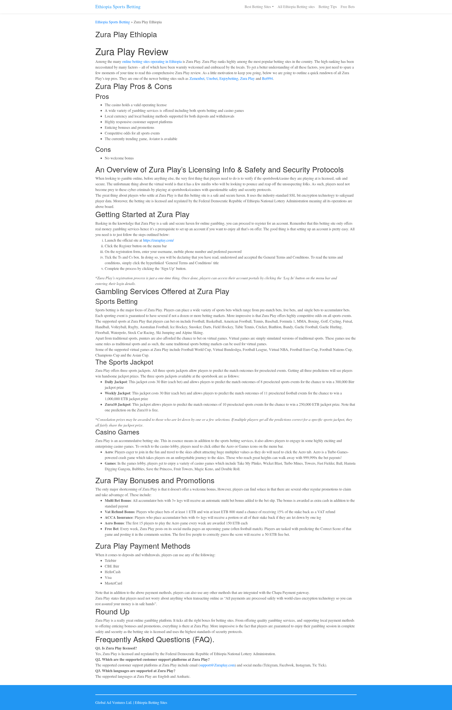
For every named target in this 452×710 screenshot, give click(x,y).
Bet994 (267, 78)
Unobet (212, 78)
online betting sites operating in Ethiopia (152, 61)
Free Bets (348, 6)
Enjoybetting (228, 78)
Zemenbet (197, 78)
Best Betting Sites (258, 6)
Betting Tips (328, 6)
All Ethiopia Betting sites (296, 6)
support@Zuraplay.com (217, 664)
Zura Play (247, 78)
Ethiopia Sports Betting (118, 6)
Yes (432, 703)
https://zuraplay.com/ (158, 240)
